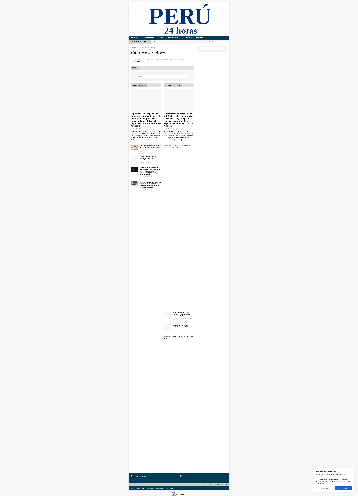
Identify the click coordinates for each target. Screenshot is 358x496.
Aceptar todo (343, 488)
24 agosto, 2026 (145, 162)
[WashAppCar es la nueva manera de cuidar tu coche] (178, 337)
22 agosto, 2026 (145, 176)
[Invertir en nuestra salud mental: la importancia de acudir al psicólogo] (167, 314)
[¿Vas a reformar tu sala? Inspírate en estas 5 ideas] (167, 327)
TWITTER (202, 484)
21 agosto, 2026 (145, 189)
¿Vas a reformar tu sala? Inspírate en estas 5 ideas (181, 326)
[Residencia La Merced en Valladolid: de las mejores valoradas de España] (178, 147)
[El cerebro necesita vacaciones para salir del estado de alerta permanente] (134, 147)
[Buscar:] (217, 42)
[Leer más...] (145, 140)
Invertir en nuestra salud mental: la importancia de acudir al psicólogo (181, 314)
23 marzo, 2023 (178, 329)
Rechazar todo (324, 488)
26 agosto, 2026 (137, 128)
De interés (186, 38)
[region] (333, 480)
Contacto (199, 38)
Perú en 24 (134, 38)
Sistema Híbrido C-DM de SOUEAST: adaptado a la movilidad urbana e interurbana (150, 158)
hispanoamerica (173, 38)
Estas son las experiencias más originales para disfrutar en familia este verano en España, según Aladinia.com (150, 184)
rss (226, 484)
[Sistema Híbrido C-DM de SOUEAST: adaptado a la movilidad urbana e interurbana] (134, 158)
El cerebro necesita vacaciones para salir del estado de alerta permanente (150, 147)
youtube (219, 484)
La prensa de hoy (148, 38)
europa (160, 38)
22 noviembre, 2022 (179, 318)
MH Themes (170, 488)
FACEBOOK (210, 484)
